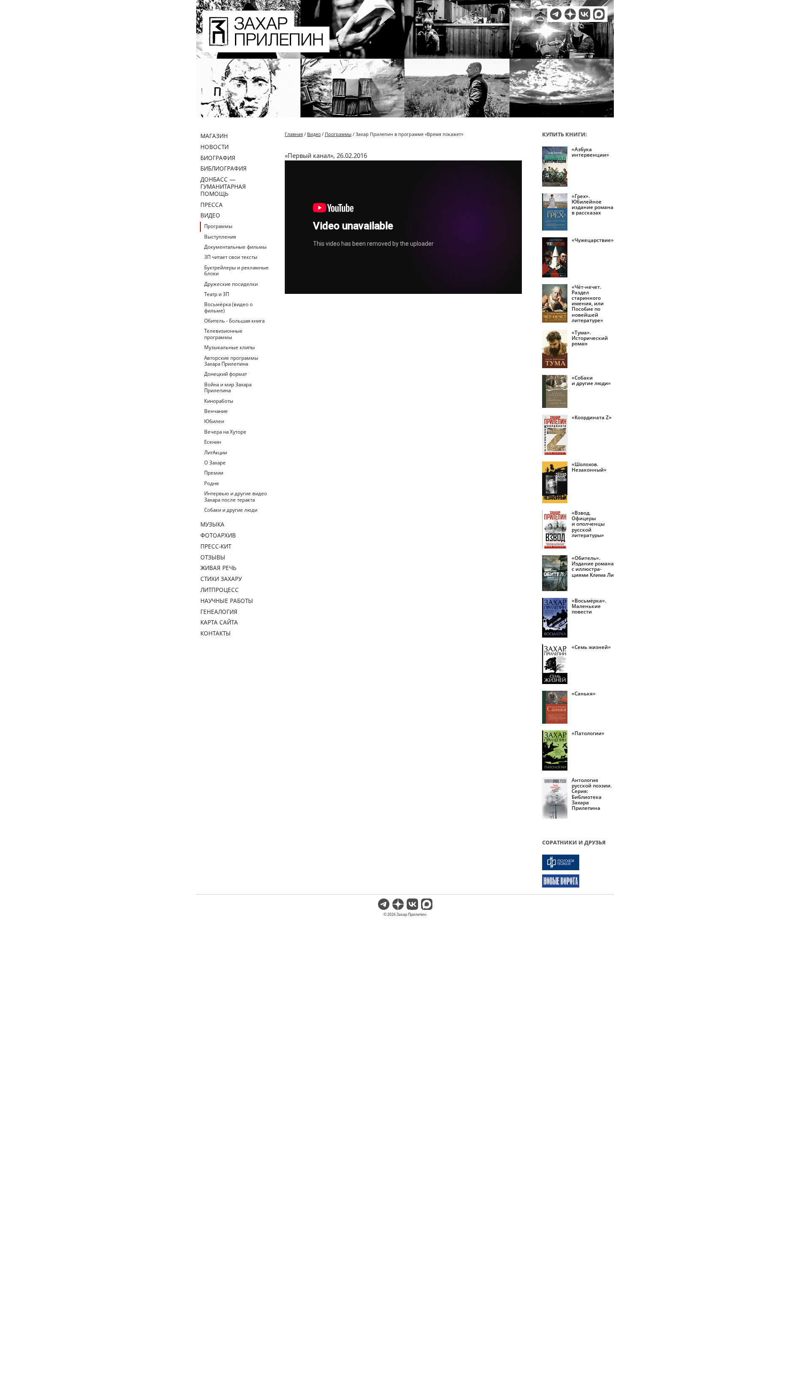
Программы (218, 226)
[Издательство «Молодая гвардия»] (578, 862)
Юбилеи (214, 421)
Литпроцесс (219, 590)
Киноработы (218, 400)
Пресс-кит (215, 546)
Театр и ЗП (216, 294)
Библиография (223, 168)
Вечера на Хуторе (225, 431)
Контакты (215, 633)
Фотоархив (218, 535)
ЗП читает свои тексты (230, 257)
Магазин (214, 136)
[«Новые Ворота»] (578, 881)
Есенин (212, 441)
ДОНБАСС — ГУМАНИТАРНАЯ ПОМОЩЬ (223, 186)
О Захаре (215, 462)
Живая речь (218, 568)
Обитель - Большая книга (234, 320)
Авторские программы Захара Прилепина (231, 360)
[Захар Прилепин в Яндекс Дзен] (570, 14)
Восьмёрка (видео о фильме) (228, 307)
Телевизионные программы (223, 333)
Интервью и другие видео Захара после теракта (235, 496)
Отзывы (212, 557)
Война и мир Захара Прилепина (227, 387)
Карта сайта (219, 622)
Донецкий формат (225, 373)
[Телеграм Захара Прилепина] (556, 14)
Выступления (220, 236)
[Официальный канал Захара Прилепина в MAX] (599, 14)
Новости (214, 147)
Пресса (211, 205)
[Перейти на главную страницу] (265, 47)
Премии (213, 472)
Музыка (212, 524)
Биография (217, 158)
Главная (294, 134)
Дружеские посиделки (231, 284)
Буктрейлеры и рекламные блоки (236, 270)
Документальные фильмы (235, 246)
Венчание (216, 411)
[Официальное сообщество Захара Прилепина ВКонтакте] (584, 14)
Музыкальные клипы (229, 347)
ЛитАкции (215, 452)
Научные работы (226, 601)
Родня (211, 483)
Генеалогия (219, 612)
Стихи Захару (221, 579)
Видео (210, 215)
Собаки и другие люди (230, 509)
